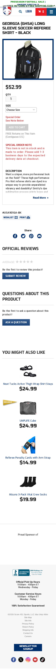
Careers (28, 636)
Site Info (28, 621)
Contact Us (28, 633)
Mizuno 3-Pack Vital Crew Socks (28, 494)
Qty (8, 94)
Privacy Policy (28, 624)
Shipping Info (28, 630)
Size (8, 105)
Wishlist (8, 217)
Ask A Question (16, 322)
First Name (13, 566)
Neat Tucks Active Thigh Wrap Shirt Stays (28, 384)
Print (23, 217)
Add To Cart (17, 127)
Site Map (28, 617)
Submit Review (15, 276)
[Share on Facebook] (15, 236)
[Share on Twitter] (23, 236)
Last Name (13, 579)
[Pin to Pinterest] (31, 236)
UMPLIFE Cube (28, 420)
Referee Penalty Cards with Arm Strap (28, 457)
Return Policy (28, 627)
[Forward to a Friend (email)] (39, 236)
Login (29, 11)
